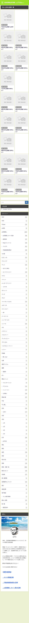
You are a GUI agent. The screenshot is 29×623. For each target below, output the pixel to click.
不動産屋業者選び (15, 250)
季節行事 (14, 397)
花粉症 (15, 371)
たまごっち (14, 257)
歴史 (14, 444)
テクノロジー (14, 309)
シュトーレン (15, 390)
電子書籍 (14, 493)
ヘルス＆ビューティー (14, 346)
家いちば (15, 357)
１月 (15, 423)
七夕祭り (15, 393)
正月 (14, 437)
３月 (15, 430)
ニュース (14, 323)
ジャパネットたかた (14, 301)
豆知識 (14, 474)
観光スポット (14, 470)
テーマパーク (14, 316)
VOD (14, 220)
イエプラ (15, 246)
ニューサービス (14, 320)
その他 (14, 253)
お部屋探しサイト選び (15, 235)
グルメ (14, 297)
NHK (14, 217)
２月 (15, 426)
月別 (14, 419)
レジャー (14, 349)
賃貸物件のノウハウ (14, 481)
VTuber (14, 224)
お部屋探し (14, 232)
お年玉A (15, 441)
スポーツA (14, 305)
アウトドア (14, 261)
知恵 (14, 452)
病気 (14, 448)
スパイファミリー (15, 272)
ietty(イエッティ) (15, 242)
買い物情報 (14, 478)
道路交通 (14, 489)
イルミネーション (15, 382)
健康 (14, 368)
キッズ (14, 294)
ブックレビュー (14, 338)
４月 (15, 433)
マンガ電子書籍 (15, 496)
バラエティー (14, 334)
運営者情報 (7, 572)
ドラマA (15, 286)
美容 (14, 456)
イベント (14, 279)
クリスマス (15, 386)
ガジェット (14, 290)
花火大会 (14, 459)
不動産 (14, 353)
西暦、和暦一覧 (14, 467)
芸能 (14, 463)
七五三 (15, 412)
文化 (14, 408)
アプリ (14, 275)
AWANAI (15, 239)
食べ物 (14, 504)
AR (15, 312)
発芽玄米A (15, 507)
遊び (14, 485)
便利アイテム (14, 364)
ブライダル (14, 342)
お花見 (14, 228)
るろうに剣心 (15, 268)
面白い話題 (14, 500)
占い (14, 375)
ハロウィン (14, 331)
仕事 (14, 360)
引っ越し (14, 404)
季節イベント (14, 379)
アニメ (14, 264)
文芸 (14, 415)
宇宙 (14, 401)
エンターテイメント (14, 283)
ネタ (14, 327)
